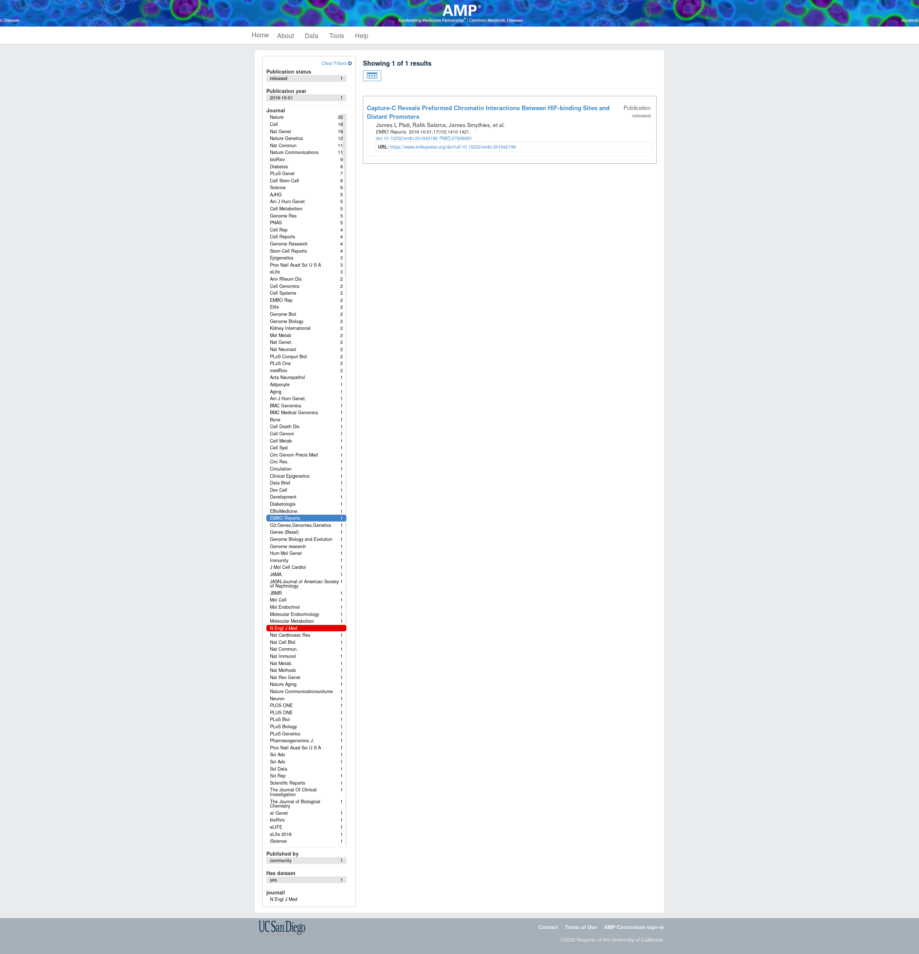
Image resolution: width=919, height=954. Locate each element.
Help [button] (361, 35)
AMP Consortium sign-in (634, 927)
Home (260, 34)
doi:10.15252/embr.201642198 (407, 138)
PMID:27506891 (455, 138)
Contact (548, 927)
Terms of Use (581, 927)
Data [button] (311, 35)
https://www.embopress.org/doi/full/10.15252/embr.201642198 (453, 147)
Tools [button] (336, 35)
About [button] (285, 35)
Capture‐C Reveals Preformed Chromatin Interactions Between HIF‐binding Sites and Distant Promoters (488, 112)
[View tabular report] (372, 75)
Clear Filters (335, 63)
